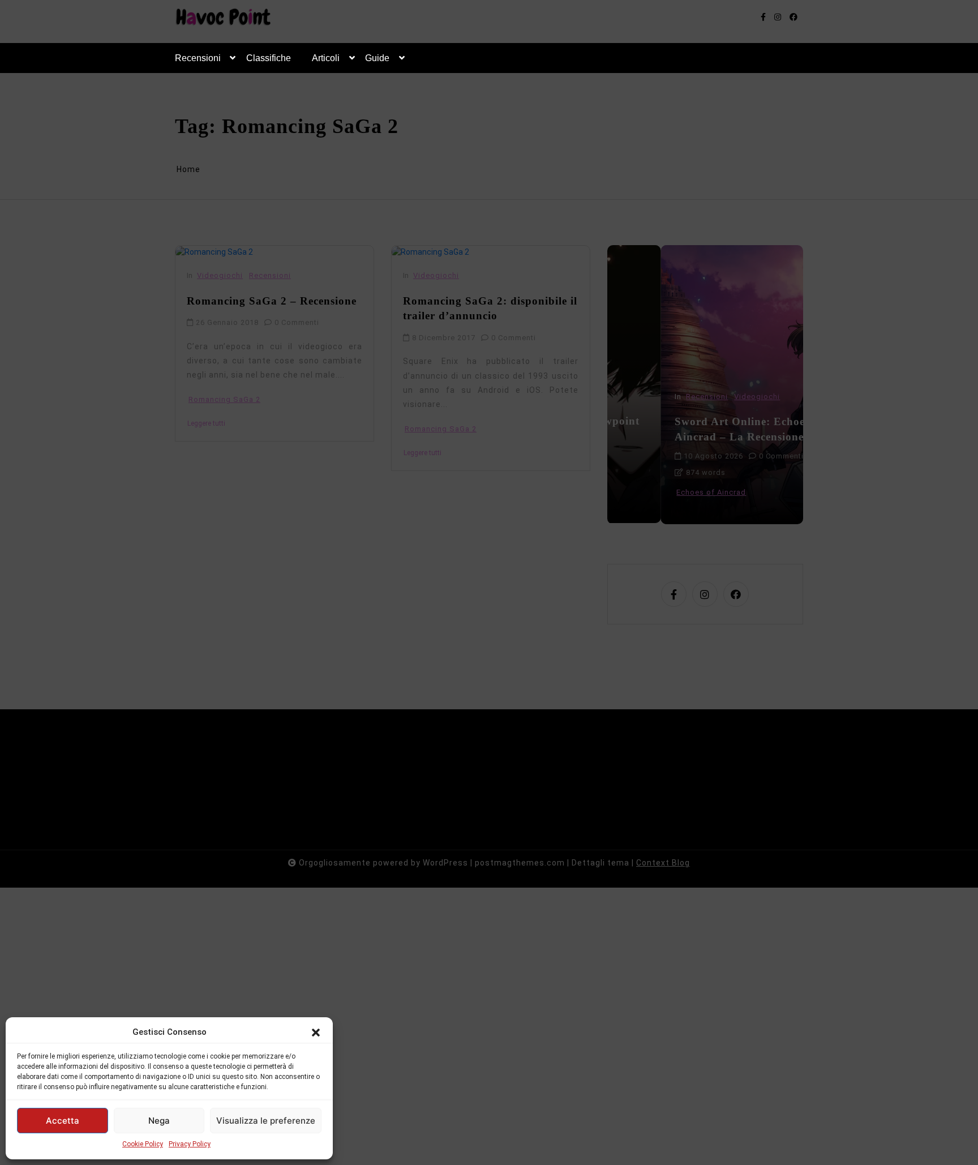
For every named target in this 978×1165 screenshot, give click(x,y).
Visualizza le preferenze (265, 1120)
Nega (159, 1120)
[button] (315, 1032)
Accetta (62, 1120)
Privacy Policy (190, 1144)
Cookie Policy (142, 1144)
